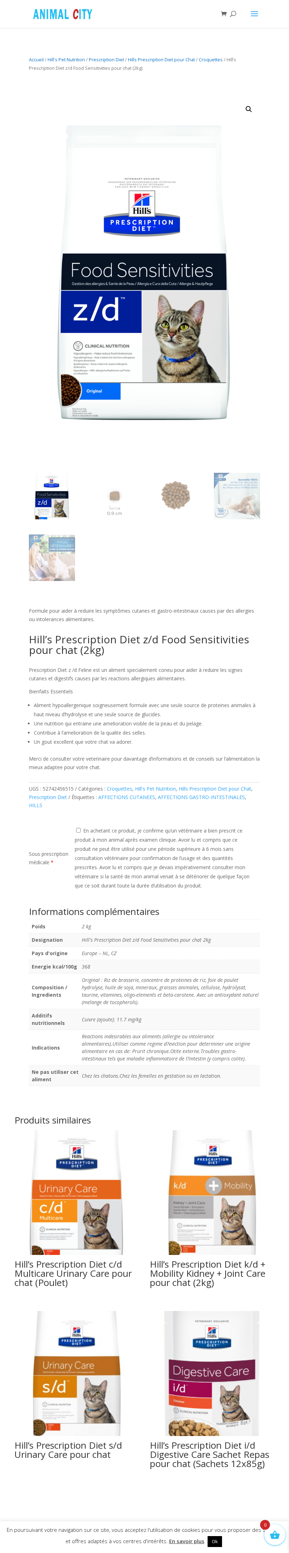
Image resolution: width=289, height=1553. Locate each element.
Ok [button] (215, 1541)
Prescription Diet (106, 59)
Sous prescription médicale (48, 858)
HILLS (35, 805)
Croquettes (211, 59)
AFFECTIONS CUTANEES (126, 797)
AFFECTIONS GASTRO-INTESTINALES (201, 797)
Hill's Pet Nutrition (66, 59)
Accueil (36, 59)
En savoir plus (186, 1541)
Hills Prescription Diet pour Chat (161, 59)
